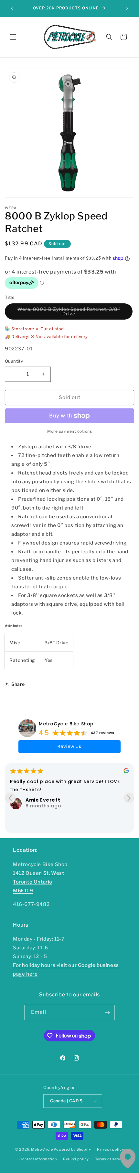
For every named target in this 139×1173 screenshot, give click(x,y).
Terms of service (110, 1159)
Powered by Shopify (72, 1149)
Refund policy (76, 1159)
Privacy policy (110, 1149)
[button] (13, 37)
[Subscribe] (107, 1012)
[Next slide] (128, 797)
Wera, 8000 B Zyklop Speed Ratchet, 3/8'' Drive (68, 313)
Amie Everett (43, 800)
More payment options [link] (69, 431)
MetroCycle (42, 1149)
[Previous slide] (10, 797)
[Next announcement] (127, 8)
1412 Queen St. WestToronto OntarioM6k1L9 (38, 882)
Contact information (38, 1159)
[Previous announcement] (12, 8)
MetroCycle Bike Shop (66, 724)
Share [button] (18, 684)
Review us (69, 746)
